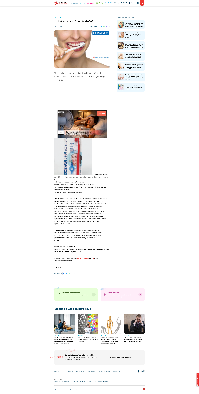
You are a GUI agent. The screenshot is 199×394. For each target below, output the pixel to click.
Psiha (83, 3)
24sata (89, 381)
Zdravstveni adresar (104, 371)
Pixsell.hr (100, 381)
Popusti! (94, 381)
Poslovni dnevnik (65, 381)
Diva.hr (73, 381)
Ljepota (92, 3)
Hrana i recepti (80, 371)
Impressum (65, 389)
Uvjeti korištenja (73, 389)
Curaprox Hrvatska (83, 258)
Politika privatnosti (83, 389)
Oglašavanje (57, 389)
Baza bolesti (116, 371)
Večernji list (57, 381)
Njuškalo (84, 381)
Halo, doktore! (91, 371)
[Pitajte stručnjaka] (198, 379)
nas (93, 258)
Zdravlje (75, 3)
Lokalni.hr (78, 381)
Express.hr (106, 381)
